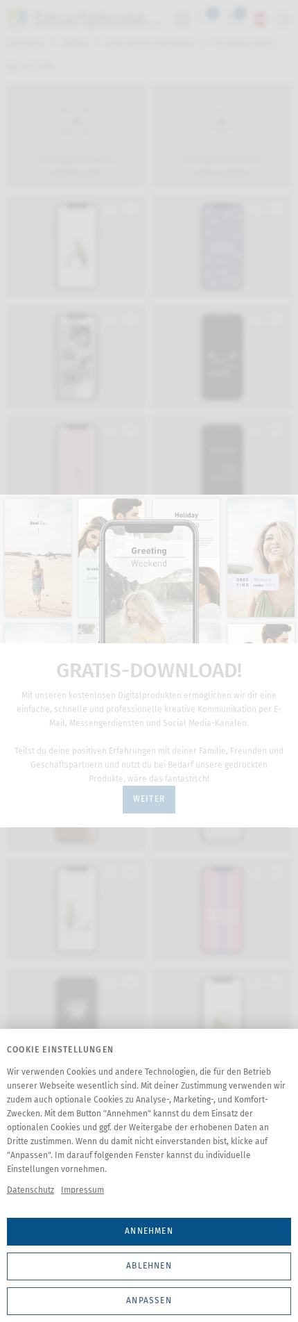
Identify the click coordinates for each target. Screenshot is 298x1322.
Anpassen (149, 1300)
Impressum (82, 1190)
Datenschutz (30, 1190)
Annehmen (149, 1231)
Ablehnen (149, 1266)
